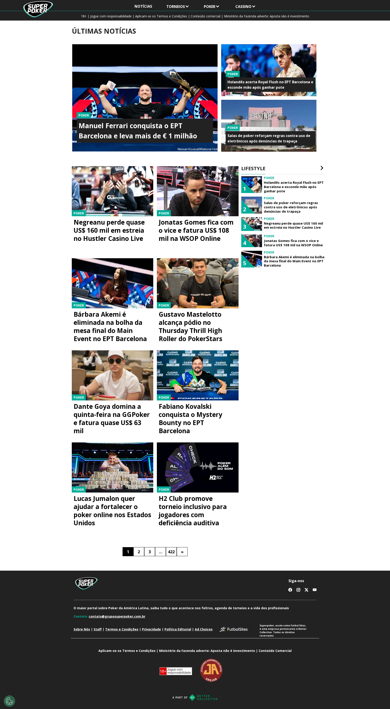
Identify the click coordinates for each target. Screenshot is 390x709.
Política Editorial (178, 629)
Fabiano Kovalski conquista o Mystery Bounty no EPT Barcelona (190, 418)
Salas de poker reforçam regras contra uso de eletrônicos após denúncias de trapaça (291, 207)
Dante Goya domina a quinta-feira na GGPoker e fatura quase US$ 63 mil (112, 418)
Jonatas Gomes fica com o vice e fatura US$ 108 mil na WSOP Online (196, 230)
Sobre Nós (82, 629)
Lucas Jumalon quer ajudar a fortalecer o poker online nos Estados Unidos (112, 510)
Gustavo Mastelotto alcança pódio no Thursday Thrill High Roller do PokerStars (190, 326)
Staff (98, 629)
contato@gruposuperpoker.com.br (117, 616)
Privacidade (151, 629)
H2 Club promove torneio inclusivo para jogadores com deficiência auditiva (193, 510)
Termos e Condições (121, 629)
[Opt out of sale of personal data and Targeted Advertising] (9, 701)
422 (171, 551)
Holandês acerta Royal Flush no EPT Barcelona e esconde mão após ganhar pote (294, 186)
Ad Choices (204, 629)
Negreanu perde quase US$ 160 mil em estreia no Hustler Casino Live (109, 230)
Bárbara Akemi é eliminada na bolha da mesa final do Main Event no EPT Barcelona (110, 326)
